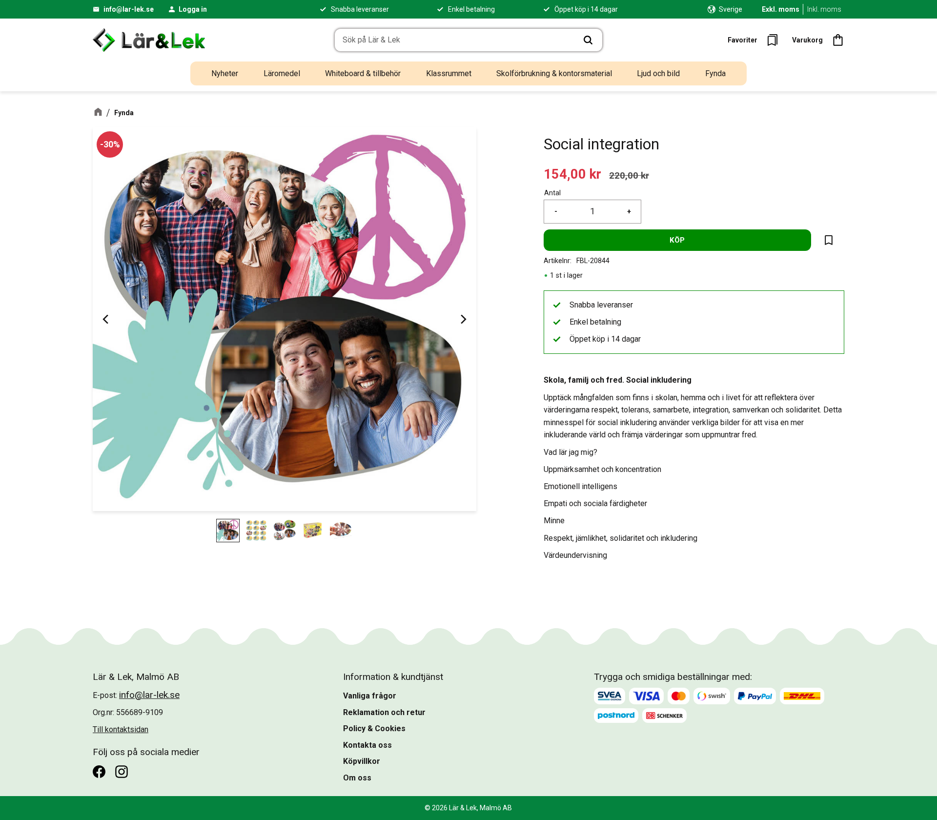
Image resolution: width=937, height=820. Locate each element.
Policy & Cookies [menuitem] (374, 728)
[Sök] (588, 40)
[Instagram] (121, 771)
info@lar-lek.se (128, 9)
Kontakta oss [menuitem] (367, 745)
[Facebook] (99, 771)
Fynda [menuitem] (715, 73)
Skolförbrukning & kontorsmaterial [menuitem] (554, 73)
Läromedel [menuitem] (282, 73)
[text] (572, 174)
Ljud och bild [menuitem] (658, 73)
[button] (755, 40)
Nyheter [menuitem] (224, 73)
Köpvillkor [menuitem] (361, 761)
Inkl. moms (824, 9)
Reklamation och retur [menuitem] (384, 712)
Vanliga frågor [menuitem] (369, 695)
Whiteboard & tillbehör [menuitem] (363, 73)
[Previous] (106, 319)
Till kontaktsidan (120, 729)
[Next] (462, 319)
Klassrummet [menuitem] (448, 73)
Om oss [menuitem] (357, 777)
